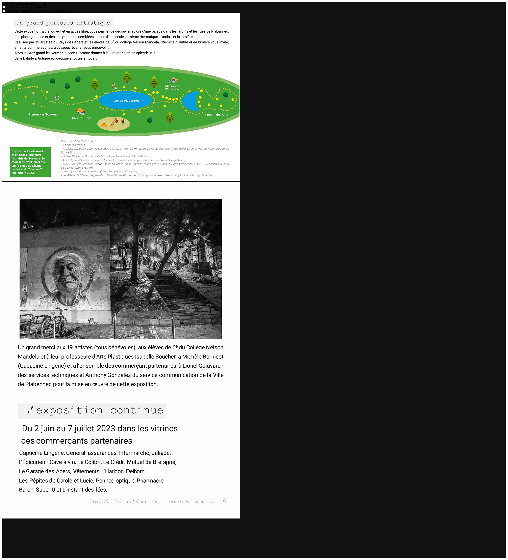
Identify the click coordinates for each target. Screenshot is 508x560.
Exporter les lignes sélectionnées (25, 3)
